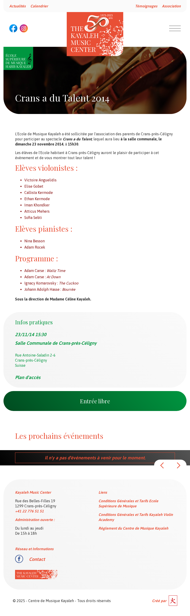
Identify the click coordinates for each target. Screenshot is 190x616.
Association (171, 6)
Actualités (17, 6)
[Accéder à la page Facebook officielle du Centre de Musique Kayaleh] (13, 28)
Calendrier (39, 6)
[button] (162, 465)
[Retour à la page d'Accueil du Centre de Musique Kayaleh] (95, 34)
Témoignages (146, 6)
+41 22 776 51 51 (29, 511)
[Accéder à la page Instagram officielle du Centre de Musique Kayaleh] (24, 28)
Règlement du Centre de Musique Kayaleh (133, 528)
